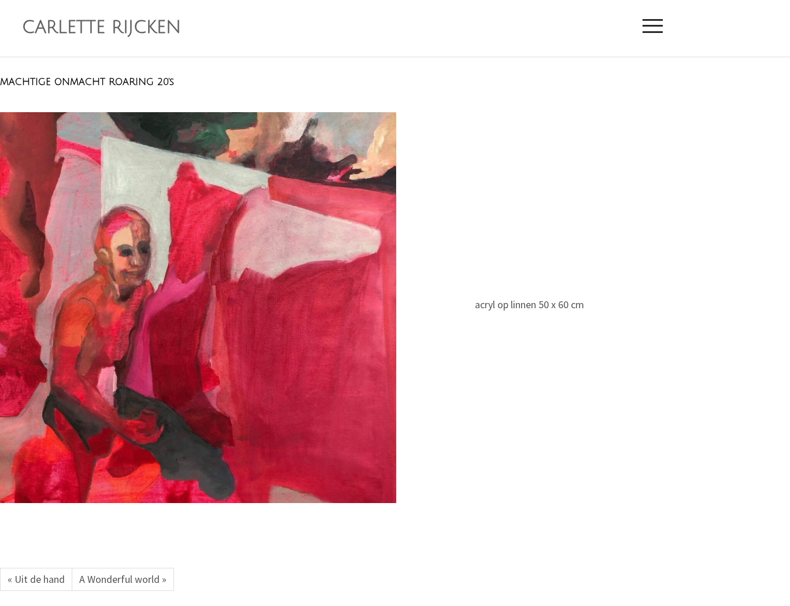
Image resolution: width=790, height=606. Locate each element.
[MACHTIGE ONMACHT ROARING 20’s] (198, 307)
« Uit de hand (36, 579)
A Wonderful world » (123, 579)
